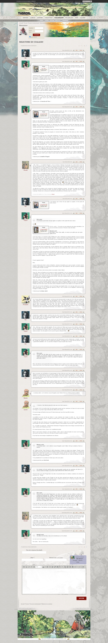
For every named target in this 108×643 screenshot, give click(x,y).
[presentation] (24, 567)
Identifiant (31, 28)
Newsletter (77, 1)
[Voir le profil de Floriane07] (25, 302)
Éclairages (69, 18)
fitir (26, 58)
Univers (25, 18)
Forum (41, 20)
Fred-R (25, 68)
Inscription (70, 1)
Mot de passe (30, 31)
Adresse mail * (56, 557)
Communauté (59, 18)
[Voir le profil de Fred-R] (25, 67)
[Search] (90, 1)
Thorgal (74, 560)
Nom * (32, 557)
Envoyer (81, 598)
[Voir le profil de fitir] (25, 56)
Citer (81, 50)
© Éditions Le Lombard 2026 (60, 638)
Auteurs (40, 18)
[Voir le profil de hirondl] (25, 168)
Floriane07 (25, 304)
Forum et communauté (33, 23)
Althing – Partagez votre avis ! (53, 20)
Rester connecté (34, 37)
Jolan (78, 562)
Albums (32, 18)
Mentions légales (50, 638)
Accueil (21, 23)
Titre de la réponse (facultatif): (34, 550)
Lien (76, 50)
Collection (48, 18)
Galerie (82, 18)
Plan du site (44, 638)
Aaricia (80, 560)
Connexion (63, 1)
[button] (24, 567)
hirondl (25, 170)
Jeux (76, 18)
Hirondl (53, 194)
